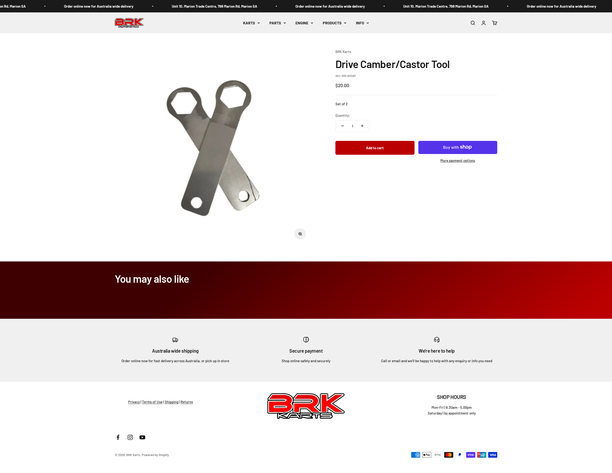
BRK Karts (343, 51)
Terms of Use (152, 402)
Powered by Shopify (155, 455)
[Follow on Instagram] (130, 437)
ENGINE (301, 23)
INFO (360, 23)
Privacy (134, 402)
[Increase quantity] (362, 126)
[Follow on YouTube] (142, 437)
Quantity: (342, 115)
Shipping (171, 402)
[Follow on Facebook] (118, 437)
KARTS (249, 23)
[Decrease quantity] (343, 126)
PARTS (275, 23)
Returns (186, 402)
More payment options (457, 160)
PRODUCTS (332, 23)
